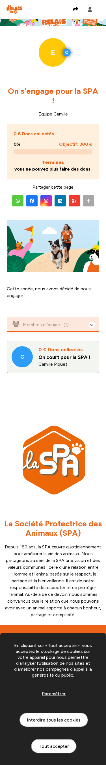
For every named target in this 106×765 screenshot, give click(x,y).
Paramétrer (54, 693)
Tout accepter (54, 746)
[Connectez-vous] (90, 9)
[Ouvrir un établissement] (53, 324)
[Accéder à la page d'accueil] (14, 9)
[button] (17, 200)
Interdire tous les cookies (54, 720)
